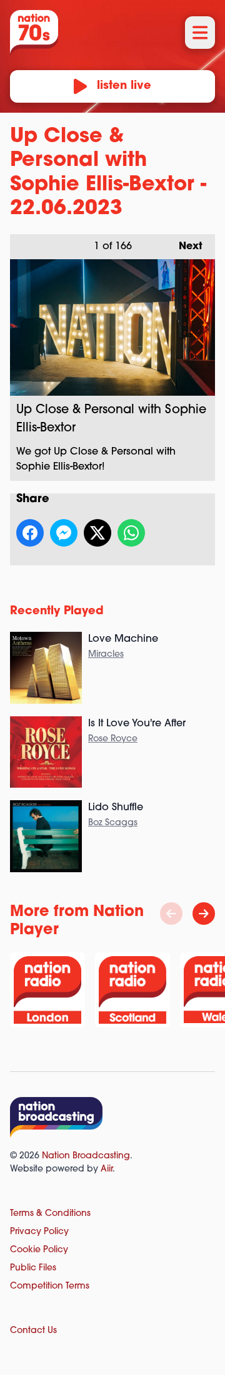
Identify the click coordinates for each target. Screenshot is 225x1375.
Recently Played (57, 611)
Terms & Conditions (50, 1213)
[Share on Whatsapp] (131, 533)
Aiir (106, 1169)
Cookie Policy (39, 1250)
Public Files (33, 1268)
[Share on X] (97, 533)
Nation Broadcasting (86, 1156)
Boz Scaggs (113, 823)
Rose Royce (113, 739)
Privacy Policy (39, 1232)
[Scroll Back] (171, 913)
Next (184, 247)
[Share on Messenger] (64, 533)
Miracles (106, 654)
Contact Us (33, 1331)
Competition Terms (49, 1286)
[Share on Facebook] (30, 533)
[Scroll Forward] (203, 913)
